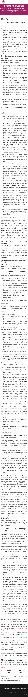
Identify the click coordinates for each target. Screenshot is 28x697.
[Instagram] (22, 2)
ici (7, 623)
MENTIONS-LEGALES (18, 692)
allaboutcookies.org (10, 615)
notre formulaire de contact (15, 657)
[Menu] (25, 2)
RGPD (25, 692)
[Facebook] (20, 2)
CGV (11, 692)
